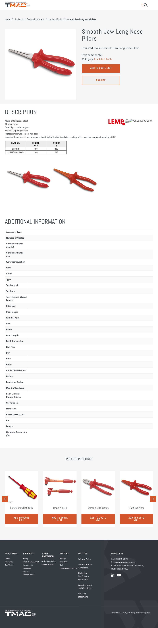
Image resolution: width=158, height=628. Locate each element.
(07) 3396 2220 (120, 559)
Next (153, 499)
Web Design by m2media (136, 613)
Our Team (9, 565)
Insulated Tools (55, 19)
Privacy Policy (84, 559)
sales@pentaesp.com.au (124, 562)
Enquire (101, 80)
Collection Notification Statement (83, 576)
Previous (5, 499)
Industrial (63, 562)
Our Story (9, 562)
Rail (61, 565)
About (7, 559)
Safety (25, 559)
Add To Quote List (101, 68)
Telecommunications (68, 568)
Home (7, 19)
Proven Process (48, 564)
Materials (27, 568)
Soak (148, 613)
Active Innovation (49, 561)
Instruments (28, 565)
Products (19, 19)
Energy (63, 559)
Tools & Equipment (35, 19)
